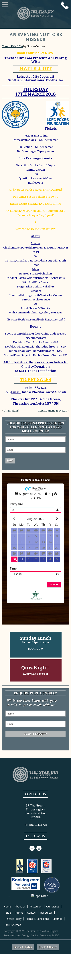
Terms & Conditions (37, 918)
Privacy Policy (13, 918)
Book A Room (48, 947)
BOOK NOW (35, 648)
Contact (31, 912)
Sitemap (57, 918)
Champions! (11, 410)
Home (7, 906)
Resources (46, 912)
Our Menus (52, 906)
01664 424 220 (64, 5)
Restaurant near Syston (52, 410)
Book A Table (23, 947)
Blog (8, 912)
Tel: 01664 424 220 (35, 825)
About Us (20, 906)
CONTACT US (35, 794)
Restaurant (35, 906)
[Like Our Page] (32, 848)
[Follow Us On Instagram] (39, 848)
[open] (5, 5)
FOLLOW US (35, 836)
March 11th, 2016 (12, 46)
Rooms (19, 912)
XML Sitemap (13, 925)
